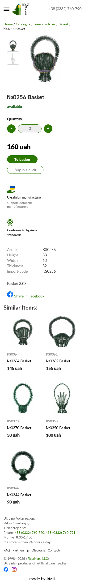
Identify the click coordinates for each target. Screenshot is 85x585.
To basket (22, 159)
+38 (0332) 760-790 (65, 9)
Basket (63, 24)
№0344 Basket (19, 495)
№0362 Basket (58, 361)
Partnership (21, 550)
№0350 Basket (58, 428)
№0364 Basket (19, 361)
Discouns (38, 550)
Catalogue (23, 24)
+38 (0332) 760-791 (60, 532)
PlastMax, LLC (37, 558)
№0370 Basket (19, 428)
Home (8, 24)
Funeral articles (44, 24)
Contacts (54, 550)
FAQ (7, 550)
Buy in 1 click (25, 169)
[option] (13, 46)
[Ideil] (42, 579)
